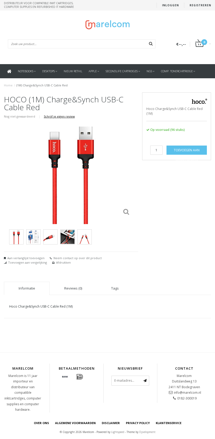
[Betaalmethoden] (65, 377)
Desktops (48, 71)
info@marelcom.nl (187, 392)
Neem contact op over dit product (77, 258)
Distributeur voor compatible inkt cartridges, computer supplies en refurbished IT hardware (39, 5)
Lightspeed (117, 432)
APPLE (93, 71)
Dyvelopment (147, 432)
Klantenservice (168, 423)
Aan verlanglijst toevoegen (26, 258)
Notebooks (25, 71)
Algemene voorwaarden (75, 423)
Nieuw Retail (73, 71)
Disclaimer (111, 423)
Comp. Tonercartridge (177, 71)
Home (8, 85)
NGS (149, 71)
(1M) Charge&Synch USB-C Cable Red (42, 85)
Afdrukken (63, 262)
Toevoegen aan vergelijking (27, 262)
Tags (115, 288)
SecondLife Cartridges (122, 71)
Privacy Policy (138, 423)
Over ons (41, 423)
